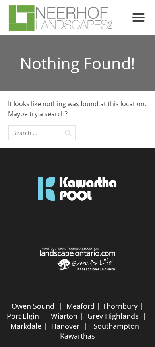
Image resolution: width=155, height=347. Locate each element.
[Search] (68, 133)
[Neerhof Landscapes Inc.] (67, 17)
